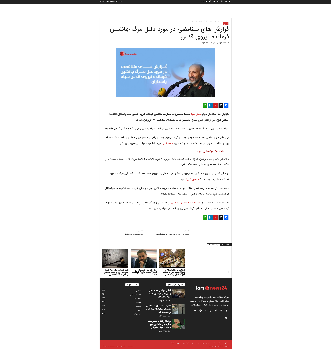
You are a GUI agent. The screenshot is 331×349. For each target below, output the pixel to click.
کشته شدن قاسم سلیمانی (186, 203)
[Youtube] (202, 2)
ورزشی (178, 343)
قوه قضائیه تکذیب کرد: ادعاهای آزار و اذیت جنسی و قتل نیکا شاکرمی (116, 272)
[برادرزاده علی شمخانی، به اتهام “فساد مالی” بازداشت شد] (144, 258)
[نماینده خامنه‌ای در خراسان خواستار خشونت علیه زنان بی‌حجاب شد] (178, 309)
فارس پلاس (137, 314)
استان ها (173, 343)
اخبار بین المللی (135, 294)
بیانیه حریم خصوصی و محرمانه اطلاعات (116, 346)
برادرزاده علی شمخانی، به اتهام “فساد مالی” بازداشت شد (144, 272)
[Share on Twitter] (221, 105)
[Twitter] (206, 2)
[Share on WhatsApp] (205, 105)
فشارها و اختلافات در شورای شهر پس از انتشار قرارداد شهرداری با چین (174, 272)
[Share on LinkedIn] (210, 105)
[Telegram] (210, 2)
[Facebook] (229, 2)
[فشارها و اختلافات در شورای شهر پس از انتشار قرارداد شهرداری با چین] (172, 258)
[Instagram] (225, 2)
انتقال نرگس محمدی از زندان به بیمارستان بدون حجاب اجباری (160, 293)
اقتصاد (213, 343)
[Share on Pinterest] (215, 105)
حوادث (138, 306)
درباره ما (105, 346)
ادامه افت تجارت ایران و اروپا (134, 234)
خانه (228, 21)
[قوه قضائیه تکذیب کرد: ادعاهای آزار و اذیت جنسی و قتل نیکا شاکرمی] (115, 258)
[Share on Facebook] (226, 105)
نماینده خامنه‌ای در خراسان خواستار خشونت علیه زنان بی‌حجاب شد (158, 309)
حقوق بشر (137, 298)
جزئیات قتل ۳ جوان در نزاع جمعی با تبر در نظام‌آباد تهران (172, 234)
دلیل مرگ (196, 114)
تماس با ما (130, 346)
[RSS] (214, 2)
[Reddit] (218, 2)
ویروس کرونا (193, 179)
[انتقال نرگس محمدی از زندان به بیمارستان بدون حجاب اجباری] (178, 293)
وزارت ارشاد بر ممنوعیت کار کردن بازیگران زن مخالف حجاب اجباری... (159, 324)
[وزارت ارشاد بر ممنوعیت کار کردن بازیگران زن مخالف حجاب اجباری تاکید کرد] (178, 324)
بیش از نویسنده (213, 245)
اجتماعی (138, 302)
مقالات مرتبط (226, 245)
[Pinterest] (221, 2)
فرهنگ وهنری (186, 343)
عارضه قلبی (167, 143)
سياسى (223, 21)
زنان (139, 310)
